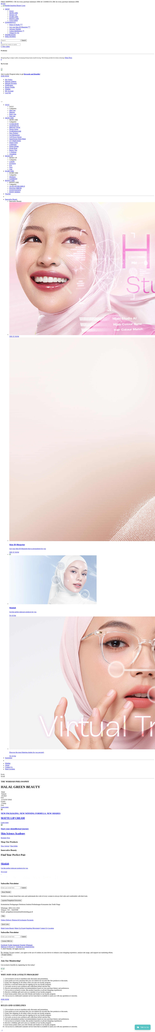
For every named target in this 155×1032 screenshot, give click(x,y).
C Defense (12, 152)
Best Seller (14, 846)
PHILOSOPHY (10, 37)
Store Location (10, 769)
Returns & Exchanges (19, 920)
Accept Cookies (6, 954)
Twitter (10, 945)
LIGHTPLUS (14, 125)
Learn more (5, 807)
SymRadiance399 (15, 131)
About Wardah (6, 892)
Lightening (13, 144)
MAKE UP (13, 15)
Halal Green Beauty (7, 928)
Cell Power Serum (15, 137)
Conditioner (13, 179)
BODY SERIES (14, 192)
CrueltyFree (3, 804)
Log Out (8, 93)
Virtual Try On (14, 33)
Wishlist (7, 89)
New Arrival (5, 846)
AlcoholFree (4, 797)
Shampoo (12, 177)
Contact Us (9, 767)
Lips (10, 169)
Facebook (4, 945)
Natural (3, 794)
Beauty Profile (10, 87)
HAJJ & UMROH (15, 188)
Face (10, 167)
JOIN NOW (5, 76)
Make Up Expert (20, 928)
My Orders (8, 80)
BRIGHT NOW (14, 127)
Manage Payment (11, 83)
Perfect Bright (14, 146)
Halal (3, 792)
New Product (13, 133)
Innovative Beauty (11, 199)
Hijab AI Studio (16, 25)
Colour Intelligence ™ (16, 31)
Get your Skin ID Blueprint (19, 27)
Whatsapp (29, 945)
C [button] (5, 46)
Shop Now (68, 58)
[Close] (2, 68)
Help (3, 916)
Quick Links (5, 924)
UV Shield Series (15, 141)
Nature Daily (13, 143)
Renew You (13, 150)
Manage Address (10, 81)
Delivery (9, 920)
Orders (3, 920)
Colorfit (11, 161)
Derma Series (13, 129)
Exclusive (12, 163)
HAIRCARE (13, 17)
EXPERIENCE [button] (10, 22)
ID (2, 4)
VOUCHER (13, 20)
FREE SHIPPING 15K (9, 2)
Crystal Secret (14, 124)
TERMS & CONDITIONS (25, 947)
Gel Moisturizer (14, 135)
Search (24, 40)
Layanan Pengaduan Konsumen (11, 900)
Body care (12, 114)
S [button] (1, 42)
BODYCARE (14, 18)
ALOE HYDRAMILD (17, 186)
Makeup (12, 112)
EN (4, 4)
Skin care (12, 110)
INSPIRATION (10, 35)
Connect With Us (7, 941)
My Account (9, 91)
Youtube (22, 945)
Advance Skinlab (15, 29)
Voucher (8, 194)
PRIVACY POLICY (8, 947)
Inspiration (8, 758)
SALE (11, 11)
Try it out (4, 872)
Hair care (12, 116)
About (7, 765)
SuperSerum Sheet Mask (17, 139)
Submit (24, 888)
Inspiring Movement (33, 928)
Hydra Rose (13, 148)
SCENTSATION (15, 190)
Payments (30, 920)
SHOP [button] (7, 9)
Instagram (16, 945)
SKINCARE (13, 13)
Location (51, 928)
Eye (10, 165)
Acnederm (12, 154)
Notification (9, 85)
